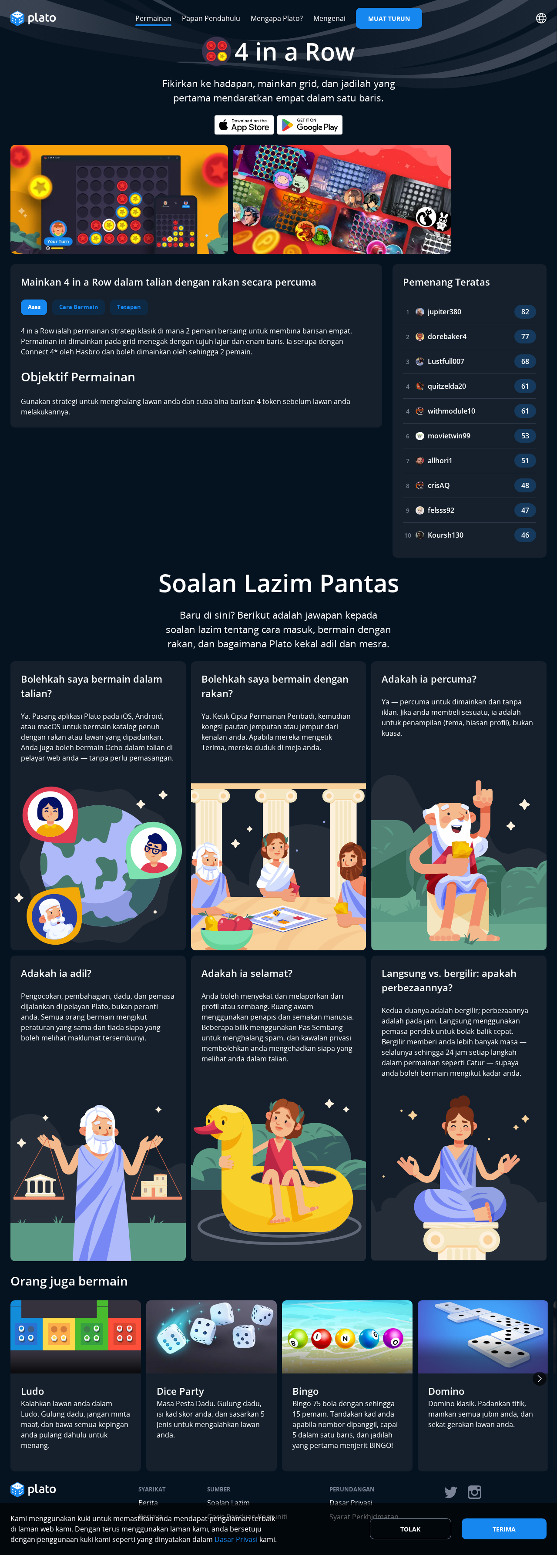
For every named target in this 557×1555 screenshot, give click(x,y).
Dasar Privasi (236, 1539)
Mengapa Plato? (277, 18)
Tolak (410, 1529)
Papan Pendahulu (211, 18)
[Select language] (541, 18)
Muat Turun (389, 18)
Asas (34, 307)
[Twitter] (450, 1492)
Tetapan (129, 307)
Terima (504, 1529)
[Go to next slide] (540, 1379)
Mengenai (329, 18)
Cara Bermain (78, 307)
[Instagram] (474, 1492)
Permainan (153, 18)
